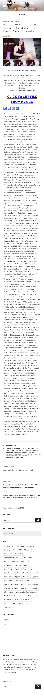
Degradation (28, 558)
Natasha (33, 452)
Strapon (22, 603)
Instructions (8, 580)
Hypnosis (26, 577)
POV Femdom (11, 445)
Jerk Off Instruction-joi (29, 588)
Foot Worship (9, 573)
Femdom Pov (9, 565)
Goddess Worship (21, 452)
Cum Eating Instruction (12, 558)
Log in (5, 624)
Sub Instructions (13, 456)
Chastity (27, 550)
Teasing (7, 607)
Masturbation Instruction (13, 596)
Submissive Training (14, 457)
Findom (29, 450)
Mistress (7, 603)
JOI (5, 592)
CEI (20, 550)
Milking (17, 600)
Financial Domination (15, 450)
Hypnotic (35, 577)
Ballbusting (20, 546)
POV (25, 454)
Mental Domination (32, 596)
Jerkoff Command (22, 580)
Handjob (35, 573)
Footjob (17, 569)
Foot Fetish (8, 569)
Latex (11, 592)
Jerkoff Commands (11, 584)
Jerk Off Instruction (11, 588)
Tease (30, 603)
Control (9, 448)
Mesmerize (8, 600)
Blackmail (30, 546)
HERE (22, 508)
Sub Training (27, 456)
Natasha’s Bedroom (14, 454)
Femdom (35, 448)
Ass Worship (8, 546)
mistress (22, 21)
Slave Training (33, 454)
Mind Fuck (26, 600)
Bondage (7, 550)
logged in (15, 470)
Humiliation (8, 577)
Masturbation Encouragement (27, 592)
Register (6, 620)
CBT (14, 550)
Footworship (27, 569)
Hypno (17, 577)
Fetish (18, 565)
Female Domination (22, 448)
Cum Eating (19, 554)
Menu (23, 14)
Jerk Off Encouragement (29, 584)
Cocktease (8, 554)
